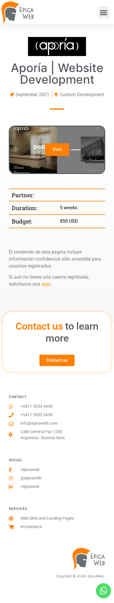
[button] (104, 12)
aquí (46, 284)
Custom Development (82, 94)
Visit (57, 149)
